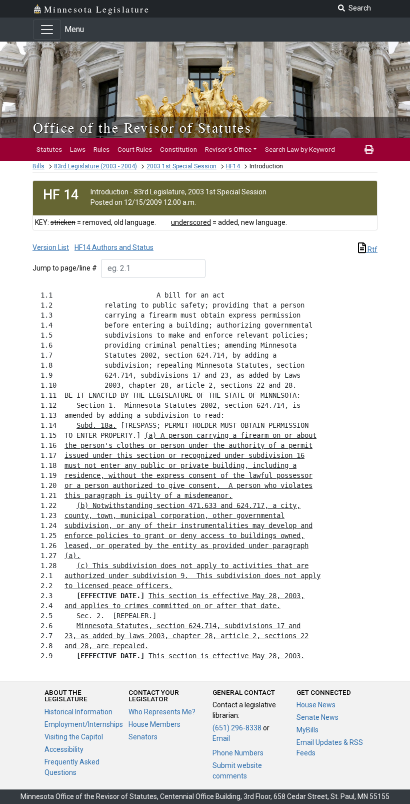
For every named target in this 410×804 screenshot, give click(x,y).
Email (221, 738)
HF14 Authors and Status (114, 247)
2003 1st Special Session (181, 166)
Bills (38, 166)
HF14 (233, 166)
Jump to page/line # (64, 268)
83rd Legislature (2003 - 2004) (95, 166)
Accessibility (64, 749)
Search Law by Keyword (300, 149)
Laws (78, 149)
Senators (143, 737)
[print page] (369, 149)
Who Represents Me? (162, 712)
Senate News (317, 717)
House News (316, 705)
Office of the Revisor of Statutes (142, 127)
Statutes (49, 149)
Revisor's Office (228, 149)
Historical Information (78, 712)
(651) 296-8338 (237, 728)
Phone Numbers (238, 753)
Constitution (178, 149)
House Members (154, 724)
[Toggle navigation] (47, 30)
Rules (102, 149)
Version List (50, 247)
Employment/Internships (83, 724)
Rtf (372, 249)
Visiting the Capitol (73, 737)
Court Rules (135, 149)
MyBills (307, 730)
